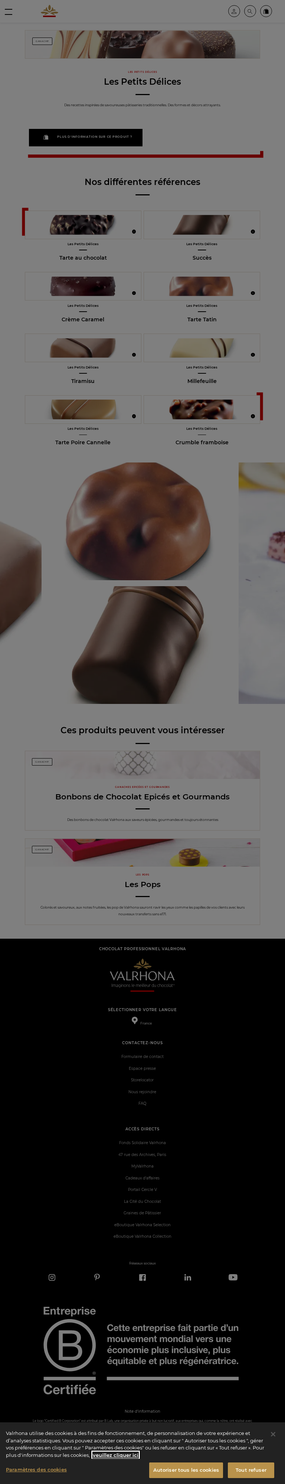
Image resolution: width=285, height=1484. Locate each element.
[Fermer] (273, 1434)
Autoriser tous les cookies (186, 1470)
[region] (142, 1453)
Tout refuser (251, 1470)
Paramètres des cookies (36, 1469)
